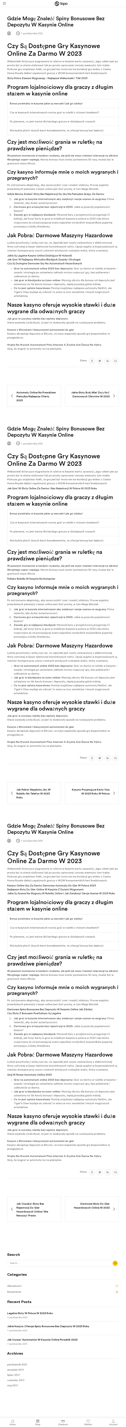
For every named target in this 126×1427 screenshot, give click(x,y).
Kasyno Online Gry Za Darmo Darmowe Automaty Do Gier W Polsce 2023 (51, 885)
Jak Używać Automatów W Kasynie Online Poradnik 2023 (42, 1339)
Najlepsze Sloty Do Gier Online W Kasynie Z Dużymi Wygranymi (45, 889)
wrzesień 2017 (15, 1370)
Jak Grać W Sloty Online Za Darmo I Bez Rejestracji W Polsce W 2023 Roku (52, 488)
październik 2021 (17, 1364)
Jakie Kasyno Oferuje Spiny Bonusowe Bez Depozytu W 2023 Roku (48, 1326)
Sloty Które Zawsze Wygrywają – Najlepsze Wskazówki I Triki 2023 (47, 78)
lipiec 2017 (13, 1375)
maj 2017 (12, 1385)
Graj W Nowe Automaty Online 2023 (29, 1074)
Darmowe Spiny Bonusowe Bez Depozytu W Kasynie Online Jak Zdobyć (50, 1009)
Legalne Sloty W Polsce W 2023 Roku (30, 1313)
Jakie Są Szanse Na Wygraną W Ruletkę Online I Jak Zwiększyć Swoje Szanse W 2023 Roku (61, 893)
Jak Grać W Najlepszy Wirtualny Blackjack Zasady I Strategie (44, 259)
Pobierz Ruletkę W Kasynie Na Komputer (31, 578)
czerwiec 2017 (16, 1380)
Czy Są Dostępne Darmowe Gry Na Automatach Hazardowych (44, 263)
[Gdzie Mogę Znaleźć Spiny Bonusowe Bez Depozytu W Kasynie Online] (92, 361)
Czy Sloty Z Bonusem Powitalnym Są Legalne (34, 1013)
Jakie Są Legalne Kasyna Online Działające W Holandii (39, 255)
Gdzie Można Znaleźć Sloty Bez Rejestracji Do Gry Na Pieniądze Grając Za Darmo (55, 194)
